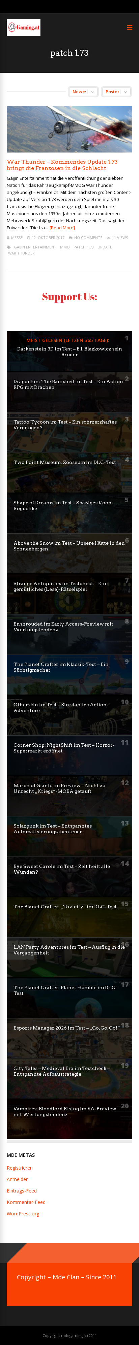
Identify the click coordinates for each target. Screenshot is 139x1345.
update (105, 247)
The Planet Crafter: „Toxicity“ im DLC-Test (65, 906)
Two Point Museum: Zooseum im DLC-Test (64, 462)
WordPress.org (23, 1213)
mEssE (17, 237)
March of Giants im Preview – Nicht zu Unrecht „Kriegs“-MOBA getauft (59, 788)
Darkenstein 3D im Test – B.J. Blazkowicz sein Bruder (69, 351)
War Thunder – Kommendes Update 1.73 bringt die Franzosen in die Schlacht (62, 165)
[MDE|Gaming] (23, 34)
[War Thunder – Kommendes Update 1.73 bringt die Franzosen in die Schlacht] (69, 150)
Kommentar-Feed (26, 1202)
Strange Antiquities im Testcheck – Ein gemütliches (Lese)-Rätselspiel (59, 586)
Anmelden (18, 1179)
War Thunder (21, 253)
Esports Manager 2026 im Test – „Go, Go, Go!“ (66, 1028)
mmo (65, 247)
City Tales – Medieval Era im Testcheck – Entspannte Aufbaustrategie (61, 1071)
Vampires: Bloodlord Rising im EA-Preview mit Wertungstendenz (64, 1111)
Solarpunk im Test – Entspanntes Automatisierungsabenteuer (52, 828)
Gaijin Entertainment (35, 247)
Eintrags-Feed (22, 1190)
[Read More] (62, 228)
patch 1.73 (84, 247)
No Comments (88, 237)
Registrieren (20, 1168)
